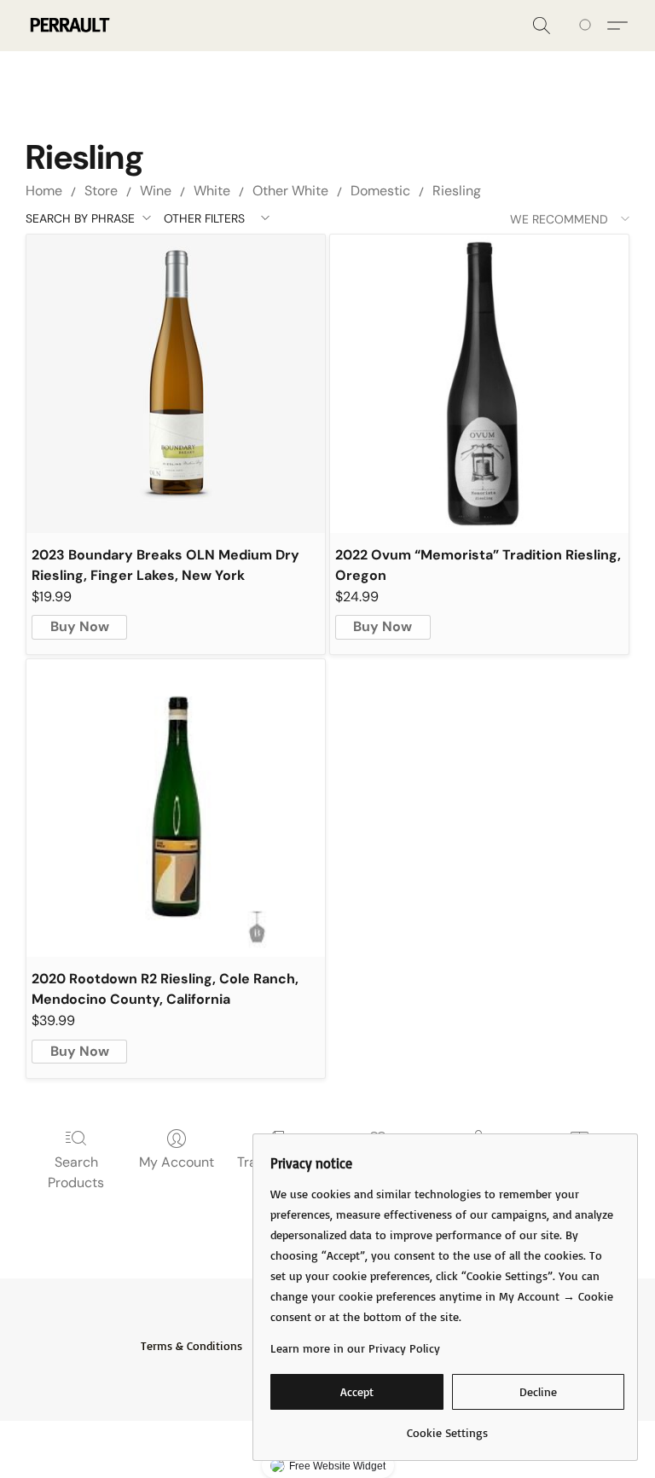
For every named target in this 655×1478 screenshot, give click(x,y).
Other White (290, 191)
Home (44, 191)
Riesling (456, 191)
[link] (447, 1426)
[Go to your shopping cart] (588, 25)
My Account (176, 1162)
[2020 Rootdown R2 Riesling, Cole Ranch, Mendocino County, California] (175, 808)
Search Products (76, 1172)
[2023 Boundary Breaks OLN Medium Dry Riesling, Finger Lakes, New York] (175, 384)
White (212, 191)
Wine (155, 191)
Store (101, 191)
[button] (68, 26)
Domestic (380, 191)
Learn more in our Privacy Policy (355, 1348)
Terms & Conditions (191, 1345)
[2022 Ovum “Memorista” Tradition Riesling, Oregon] (479, 384)
